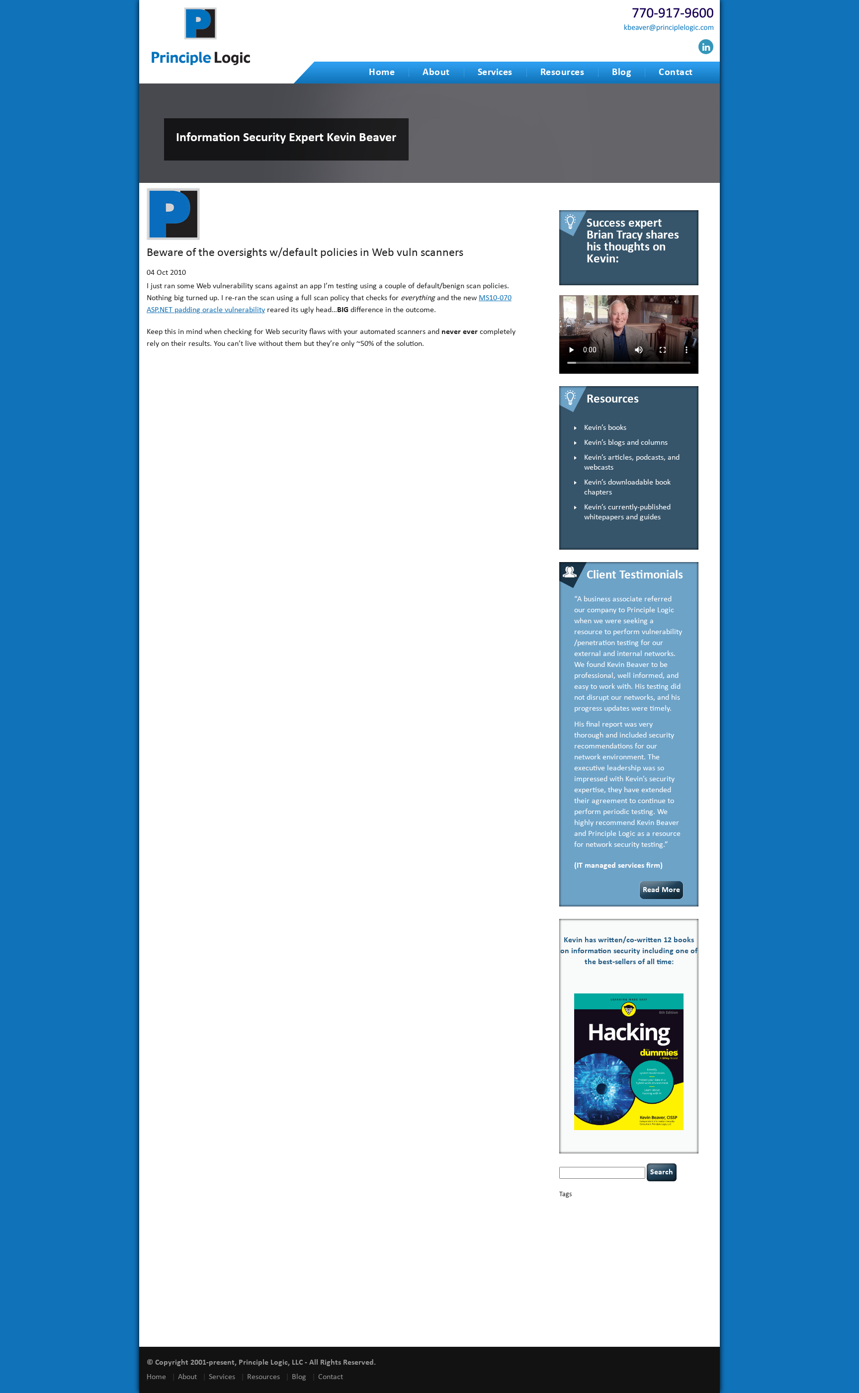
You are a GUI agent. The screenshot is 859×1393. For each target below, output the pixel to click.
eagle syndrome (661, 1232)
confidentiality (575, 1225)
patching (683, 1268)
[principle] (201, 63)
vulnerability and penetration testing (626, 1312)
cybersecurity (643, 1224)
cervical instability (628, 1216)
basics (602, 1205)
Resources (562, 73)
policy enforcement (581, 1275)
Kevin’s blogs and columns (626, 443)
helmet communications (624, 1250)
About (436, 73)
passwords (660, 1268)
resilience (672, 1275)
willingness (641, 1320)
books (629, 1207)
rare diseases (646, 1275)
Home (382, 73)
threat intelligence (661, 1291)
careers (569, 1216)
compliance (673, 1216)
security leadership (614, 1283)
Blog (621, 73)
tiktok (690, 1291)
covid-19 (608, 1224)
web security (610, 1320)
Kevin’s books (605, 428)
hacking (622, 1240)
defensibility (602, 1231)
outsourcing (633, 1268)
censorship (594, 1216)
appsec (575, 1208)
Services (495, 73)
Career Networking (659, 1208)
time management (579, 1298)
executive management (584, 1241)
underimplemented (623, 1298)
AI (562, 1207)
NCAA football (575, 1268)
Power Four (617, 1275)
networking (605, 1268)
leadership (671, 1259)
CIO (654, 1216)
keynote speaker (623, 1259)
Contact (676, 73)
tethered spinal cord (616, 1291)
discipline (632, 1232)
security (568, 1284)
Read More (661, 890)
